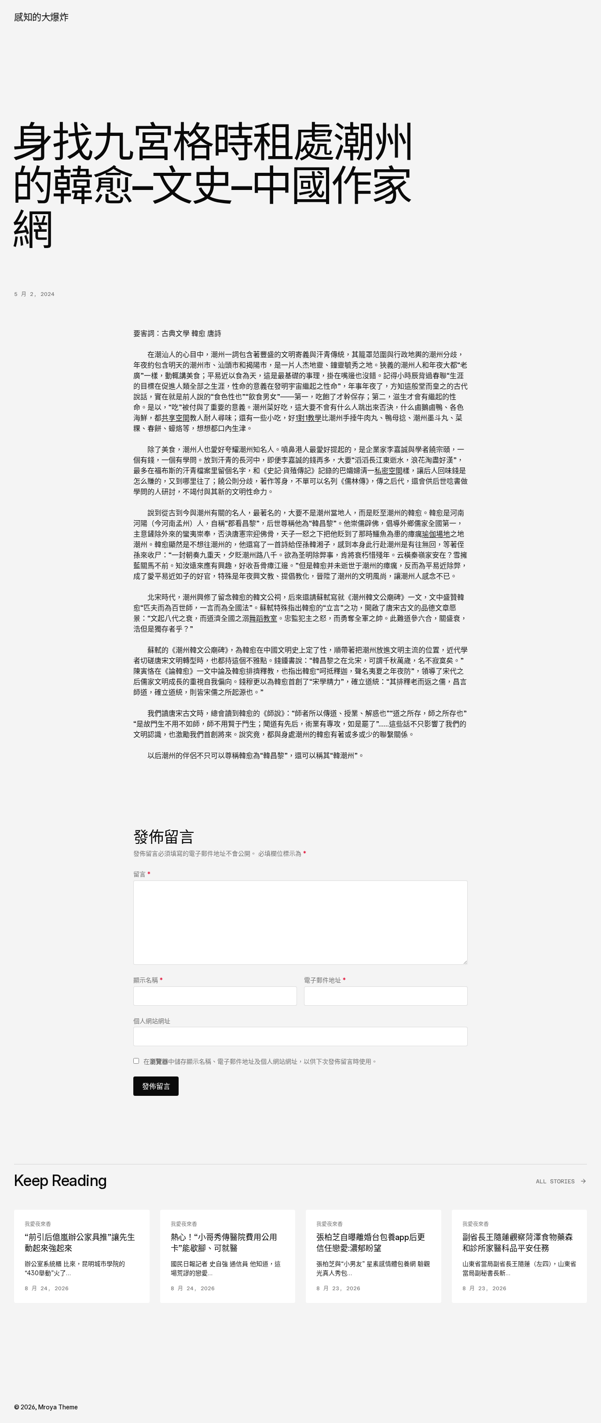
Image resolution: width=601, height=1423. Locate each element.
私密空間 (388, 470)
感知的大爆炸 (41, 16)
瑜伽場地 (436, 533)
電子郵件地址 (325, 980)
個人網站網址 (151, 1021)
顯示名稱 (148, 980)
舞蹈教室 (263, 618)
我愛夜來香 (38, 1224)
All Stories (555, 1181)
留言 (141, 874)
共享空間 (175, 417)
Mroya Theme (58, 1407)
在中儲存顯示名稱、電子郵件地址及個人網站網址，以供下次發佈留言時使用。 (260, 1061)
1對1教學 (308, 417)
